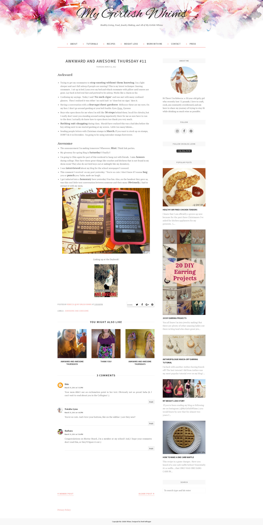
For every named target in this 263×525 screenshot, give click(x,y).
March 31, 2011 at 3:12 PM (74, 388)
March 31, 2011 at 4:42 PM (74, 412)
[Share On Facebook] (142, 304)
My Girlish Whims (131, 14)
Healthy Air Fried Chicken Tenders (180, 209)
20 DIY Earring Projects (174, 318)
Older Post (145, 493)
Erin (67, 384)
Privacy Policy (64, 509)
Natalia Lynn (71, 409)
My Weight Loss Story (174, 401)
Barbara (69, 430)
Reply (151, 402)
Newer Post (67, 493)
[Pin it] (152, 304)
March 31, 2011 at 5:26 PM (74, 434)
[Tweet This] (137, 304)
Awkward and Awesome (77, 311)
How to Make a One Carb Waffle (178, 457)
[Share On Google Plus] (147, 304)
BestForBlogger (146, 522)
